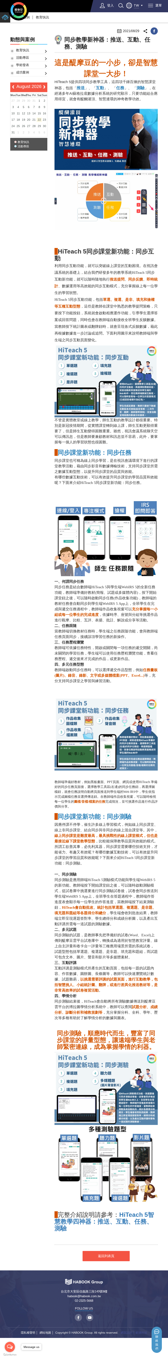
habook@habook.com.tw (84, 1296)
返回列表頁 (106, 1256)
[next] (44, 87)
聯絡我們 (156, 1342)
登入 (110, 5)
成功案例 (22, 72)
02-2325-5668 (84, 1300)
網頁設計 (126, 1332)
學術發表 (22, 65)
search (121, 5)
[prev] (13, 87)
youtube (89, 1317)
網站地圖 (45, 1332)
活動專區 (22, 57)
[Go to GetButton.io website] (9, 1354)
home (5, 17)
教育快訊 (42, 17)
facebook (154, 31)
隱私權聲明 (28, 1332)
